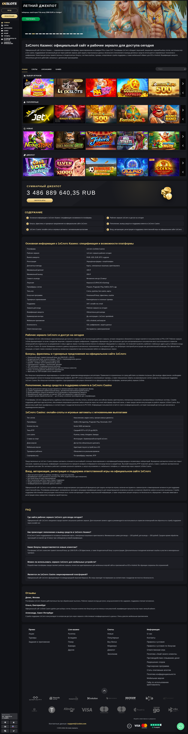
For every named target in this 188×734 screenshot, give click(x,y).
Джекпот (111, 650)
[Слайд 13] (67, 33)
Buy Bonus (112, 642)
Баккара (71, 646)
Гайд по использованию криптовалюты (158, 683)
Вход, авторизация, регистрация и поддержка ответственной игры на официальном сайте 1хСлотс (146, 229)
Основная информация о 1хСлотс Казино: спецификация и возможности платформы (61, 218)
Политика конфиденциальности (161, 674)
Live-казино (46, 69)
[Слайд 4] (36, 33)
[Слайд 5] (40, 33)
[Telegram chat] (5, 731)
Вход (9, 10)
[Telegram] (14, 731)
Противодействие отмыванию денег (163, 658)
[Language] (14, 726)
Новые (110, 634)
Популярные (113, 638)
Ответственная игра (156, 650)
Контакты (151, 638)
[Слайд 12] (64, 33)
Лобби (24, 69)
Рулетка (71, 634)
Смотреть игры (39, 200)
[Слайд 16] (78, 33)
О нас (149, 634)
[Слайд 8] (50, 33)
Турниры (32, 638)
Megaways (112, 646)
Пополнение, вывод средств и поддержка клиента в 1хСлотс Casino (135, 223)
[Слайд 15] (74, 33)
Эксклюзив (112, 654)
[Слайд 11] (61, 33)
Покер (71, 642)
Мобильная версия (155, 678)
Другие (71, 650)
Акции (31, 634)
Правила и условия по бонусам (161, 646)
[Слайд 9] (54, 33)
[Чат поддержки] (180, 726)
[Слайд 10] (57, 33)
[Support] (5, 726)
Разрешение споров (156, 662)
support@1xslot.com (76, 724)
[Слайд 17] (81, 33)
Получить (31, 21)
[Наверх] (104, 691)
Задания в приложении (39, 642)
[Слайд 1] (26, 33)
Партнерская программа (158, 666)
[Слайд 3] (33, 33)
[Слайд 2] (30, 33)
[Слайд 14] (71, 33)
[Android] (5, 722)
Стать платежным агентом (159, 670)
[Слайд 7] (47, 33)
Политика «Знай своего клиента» (162, 654)
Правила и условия (155, 642)
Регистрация (9, 16)
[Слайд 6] (43, 33)
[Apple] (14, 722)
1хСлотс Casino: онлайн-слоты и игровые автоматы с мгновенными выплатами (59, 229)
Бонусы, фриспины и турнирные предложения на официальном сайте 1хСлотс (58, 223)
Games (58, 69)
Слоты (34, 69)
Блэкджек (72, 638)
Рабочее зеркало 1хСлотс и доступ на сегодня (127, 218)
